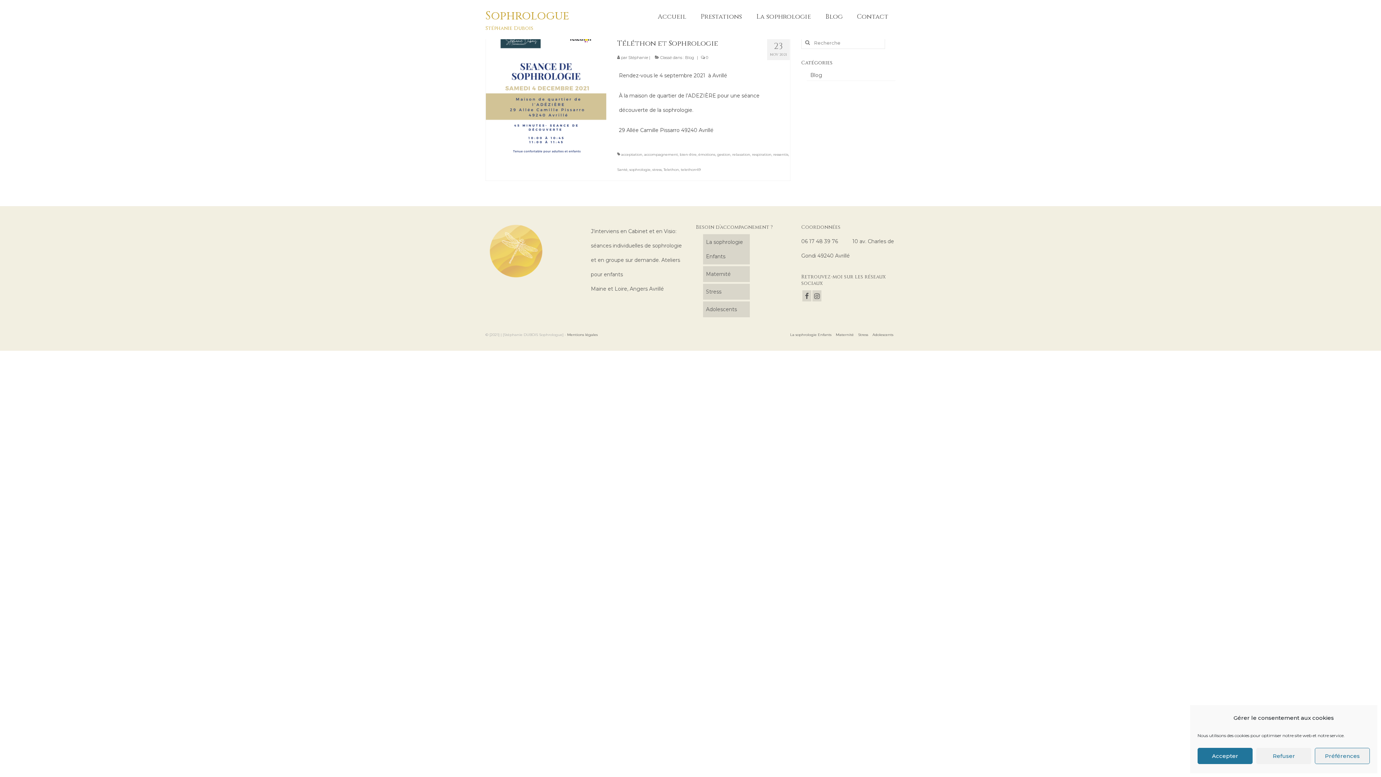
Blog (689, 57)
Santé (622, 169)
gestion (723, 154)
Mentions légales (582, 334)
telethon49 (691, 169)
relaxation (741, 154)
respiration (761, 154)
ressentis (780, 154)
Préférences (1342, 756)
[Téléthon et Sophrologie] (546, 93)
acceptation (631, 154)
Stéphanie (638, 57)
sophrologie (640, 169)
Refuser (1284, 756)
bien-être (688, 154)
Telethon (671, 169)
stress (657, 169)
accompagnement (661, 154)
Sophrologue (527, 16)
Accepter (1225, 756)
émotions (706, 154)
